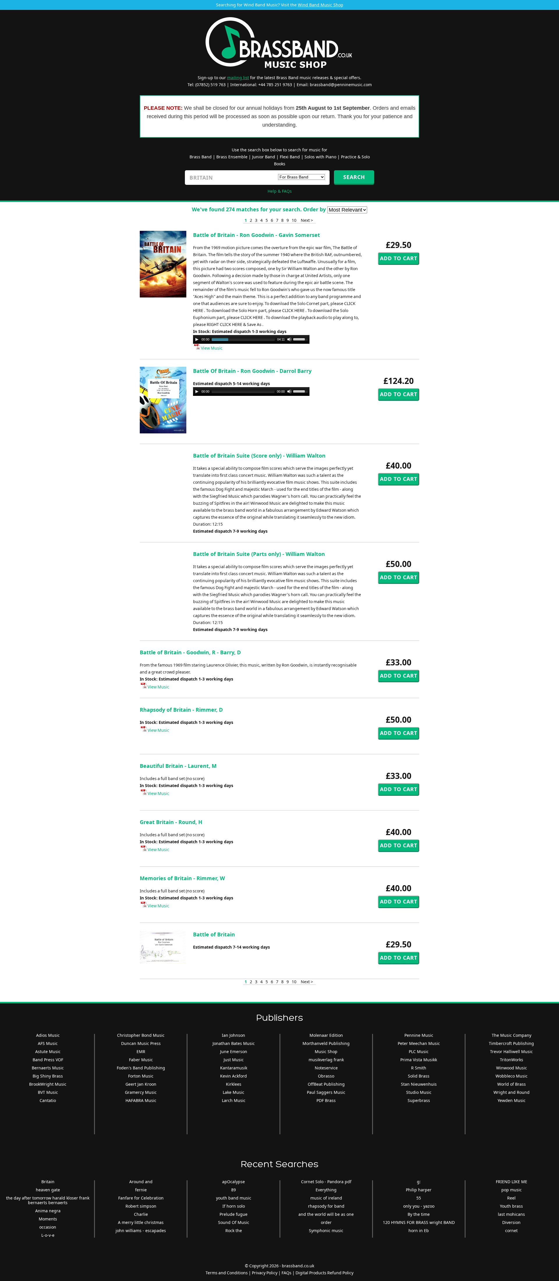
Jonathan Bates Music (234, 1043)
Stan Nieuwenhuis (419, 1084)
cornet (511, 1230)
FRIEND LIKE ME (511, 1181)
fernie (141, 1190)
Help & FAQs (280, 191)
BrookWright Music (47, 1084)
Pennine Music (418, 1035)
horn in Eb (418, 1230)
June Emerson (233, 1051)
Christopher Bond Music (140, 1035)
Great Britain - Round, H (171, 821)
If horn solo (233, 1206)
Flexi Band (290, 157)
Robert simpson (140, 1206)
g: (419, 1181)
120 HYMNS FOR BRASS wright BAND (419, 1222)
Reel (511, 1198)
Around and (141, 1181)
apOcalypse (233, 1181)
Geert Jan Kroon (140, 1084)
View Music (211, 348)
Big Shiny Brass (48, 1076)
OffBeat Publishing (326, 1084)
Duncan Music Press (141, 1043)
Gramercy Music (141, 1092)
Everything (326, 1190)
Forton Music (140, 1076)
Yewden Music (512, 1100)
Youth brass (511, 1206)
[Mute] (289, 339)
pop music (511, 1190)
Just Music (234, 1059)
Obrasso (326, 1076)
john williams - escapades (141, 1230)
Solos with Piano (320, 157)
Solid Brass (418, 1076)
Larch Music (233, 1100)
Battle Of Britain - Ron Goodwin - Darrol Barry (252, 370)
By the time (419, 1214)
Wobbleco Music (512, 1076)
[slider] (301, 339)
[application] (251, 339)
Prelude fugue (233, 1214)
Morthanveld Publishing (326, 1043)
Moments (48, 1219)
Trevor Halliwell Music (511, 1051)
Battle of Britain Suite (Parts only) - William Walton (259, 553)
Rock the (233, 1230)
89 (233, 1190)
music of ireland (326, 1198)
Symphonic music (326, 1230)
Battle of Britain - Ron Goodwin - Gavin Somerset (256, 234)
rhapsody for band (326, 1206)
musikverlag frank (326, 1059)
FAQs (286, 1272)
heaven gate (48, 1190)
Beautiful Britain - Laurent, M (178, 765)
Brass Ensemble (231, 157)
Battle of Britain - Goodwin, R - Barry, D (190, 652)
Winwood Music (511, 1068)
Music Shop (326, 1051)
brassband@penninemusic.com (341, 84)
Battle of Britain (214, 934)
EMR (141, 1051)
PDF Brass (326, 1100)
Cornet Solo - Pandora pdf (326, 1181)
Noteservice (326, 1068)
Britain (47, 1181)
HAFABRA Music (140, 1100)
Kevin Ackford (233, 1076)
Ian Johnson (233, 1035)
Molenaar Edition (326, 1035)
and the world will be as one (326, 1214)
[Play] (196, 339)
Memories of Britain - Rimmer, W (182, 878)
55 (418, 1198)
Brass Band (201, 157)
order (326, 1222)
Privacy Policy (264, 1272)
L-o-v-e (47, 1235)
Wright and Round (511, 1092)
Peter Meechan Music (419, 1043)
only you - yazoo (418, 1206)
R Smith (418, 1068)
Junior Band (263, 157)
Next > (307, 220)
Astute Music (48, 1051)
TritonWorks (511, 1059)
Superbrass (419, 1100)
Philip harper (418, 1190)
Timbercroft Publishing (511, 1043)
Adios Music (48, 1035)
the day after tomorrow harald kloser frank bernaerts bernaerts (47, 1200)
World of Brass (511, 1084)
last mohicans (511, 1214)
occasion (47, 1227)
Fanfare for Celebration (141, 1198)
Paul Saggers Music (326, 1092)
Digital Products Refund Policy (324, 1272)
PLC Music (419, 1051)
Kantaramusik (233, 1068)
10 (294, 220)
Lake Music (233, 1092)
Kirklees (233, 1084)
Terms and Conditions (227, 1272)
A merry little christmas (141, 1222)
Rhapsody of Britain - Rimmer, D (181, 709)
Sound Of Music (233, 1222)
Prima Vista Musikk (418, 1059)
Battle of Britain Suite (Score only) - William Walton (259, 455)
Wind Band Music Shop (320, 5)
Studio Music (418, 1092)
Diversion (511, 1222)
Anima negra (48, 1210)
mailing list (238, 77)
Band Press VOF (48, 1059)
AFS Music (48, 1043)
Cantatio (48, 1100)
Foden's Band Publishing (141, 1068)
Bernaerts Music (48, 1068)
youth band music (233, 1198)
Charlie (141, 1214)
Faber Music (141, 1059)
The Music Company (511, 1035)
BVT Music (48, 1092)
